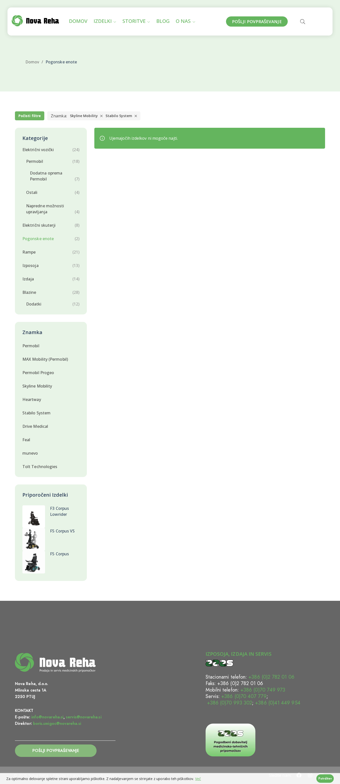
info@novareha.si (47, 717)
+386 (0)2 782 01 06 (271, 677)
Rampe (29, 252)
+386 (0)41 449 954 (277, 702)
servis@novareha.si (83, 717)
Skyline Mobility (84, 115)
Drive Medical (35, 426)
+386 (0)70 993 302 (229, 702)
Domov (32, 62)
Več (198, 778)
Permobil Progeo (38, 372)
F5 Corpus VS (62, 531)
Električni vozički (38, 149)
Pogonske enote (38, 238)
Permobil (34, 161)
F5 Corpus (59, 554)
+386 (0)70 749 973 (262, 690)
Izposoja (30, 265)
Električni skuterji (39, 225)
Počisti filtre (29, 115)
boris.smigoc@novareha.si (57, 723)
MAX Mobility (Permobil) (45, 359)
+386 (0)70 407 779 (243, 696)
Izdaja (28, 279)
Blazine (29, 292)
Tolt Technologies (39, 466)
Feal (26, 439)
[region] (170, 778)
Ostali (31, 192)
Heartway (31, 399)
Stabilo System (119, 115)
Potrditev (325, 778)
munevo (30, 453)
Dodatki (34, 304)
